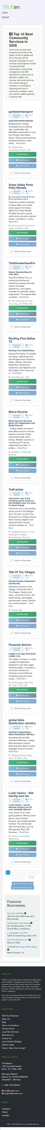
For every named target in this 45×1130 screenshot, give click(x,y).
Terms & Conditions (10, 1025)
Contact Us (7, 1038)
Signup (5, 17)
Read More (21, 143)
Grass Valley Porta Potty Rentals (21, 186)
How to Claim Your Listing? (13, 1047)
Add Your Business (10, 1015)
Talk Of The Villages (22, 572)
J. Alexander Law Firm (17, 932)
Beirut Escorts (18, 412)
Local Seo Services (10, 1031)
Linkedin (5, 1115)
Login (5, 12)
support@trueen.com (13, 1093)
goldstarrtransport (21, 111)
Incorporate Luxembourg (18, 922)
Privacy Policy (8, 1028)
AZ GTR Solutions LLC (18, 939)
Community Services (16, 116)
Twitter (5, 1111)
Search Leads (8, 1044)
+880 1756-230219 (11, 1084)
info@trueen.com (11, 1090)
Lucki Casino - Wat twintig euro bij (21, 794)
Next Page (31, 877)
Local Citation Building (11, 1041)
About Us (6, 1018)
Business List (8, 1034)
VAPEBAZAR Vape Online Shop (22, 946)
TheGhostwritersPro (22, 263)
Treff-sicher (16, 489)
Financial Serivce (20, 645)
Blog (4, 1022)
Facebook (6, 1108)
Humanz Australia (15, 913)
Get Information (22, 154)
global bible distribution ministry (22, 721)
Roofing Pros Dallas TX (22, 339)
